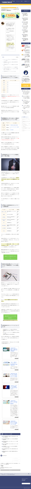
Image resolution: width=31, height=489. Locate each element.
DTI (3, 222)
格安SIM (22, 1)
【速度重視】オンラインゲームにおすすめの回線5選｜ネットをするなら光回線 (10, 446)
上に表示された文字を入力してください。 (6, 467)
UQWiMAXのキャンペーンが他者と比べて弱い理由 (11, 65)
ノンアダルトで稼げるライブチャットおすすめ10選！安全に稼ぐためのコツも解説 (26, 107)
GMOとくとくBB (4, 211)
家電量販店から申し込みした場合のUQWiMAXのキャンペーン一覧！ (11, 62)
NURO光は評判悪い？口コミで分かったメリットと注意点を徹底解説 (10, 441)
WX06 (4, 82)
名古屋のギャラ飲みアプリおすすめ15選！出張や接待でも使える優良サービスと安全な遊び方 (26, 92)
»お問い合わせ (24, 479)
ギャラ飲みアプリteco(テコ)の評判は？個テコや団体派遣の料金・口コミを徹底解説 (26, 102)
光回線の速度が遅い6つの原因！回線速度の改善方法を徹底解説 (10, 451)
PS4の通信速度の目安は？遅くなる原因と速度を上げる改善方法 (10, 449)
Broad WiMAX (4, 225)
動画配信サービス (27, 1)
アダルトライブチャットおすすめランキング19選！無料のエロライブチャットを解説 (26, 112)
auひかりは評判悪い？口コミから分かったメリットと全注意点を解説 (10, 444)
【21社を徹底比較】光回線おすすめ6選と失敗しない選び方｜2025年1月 (10, 436)
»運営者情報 (23, 480)
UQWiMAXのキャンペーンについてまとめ (10, 71)
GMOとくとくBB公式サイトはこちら (10, 257)
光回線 (14, 1)
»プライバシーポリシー (25, 478)
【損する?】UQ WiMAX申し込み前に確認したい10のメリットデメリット (9, 7)
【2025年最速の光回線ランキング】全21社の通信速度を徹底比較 (10, 439)
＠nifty (4, 214)
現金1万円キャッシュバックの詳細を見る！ (10, 317)
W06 (4, 84)
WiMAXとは (18, 1)
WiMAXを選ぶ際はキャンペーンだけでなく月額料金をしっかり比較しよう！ (11, 69)
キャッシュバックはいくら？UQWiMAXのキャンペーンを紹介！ (11, 60)
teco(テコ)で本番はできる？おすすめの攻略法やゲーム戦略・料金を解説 (26, 97)
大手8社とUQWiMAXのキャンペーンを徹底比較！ (11, 67)
